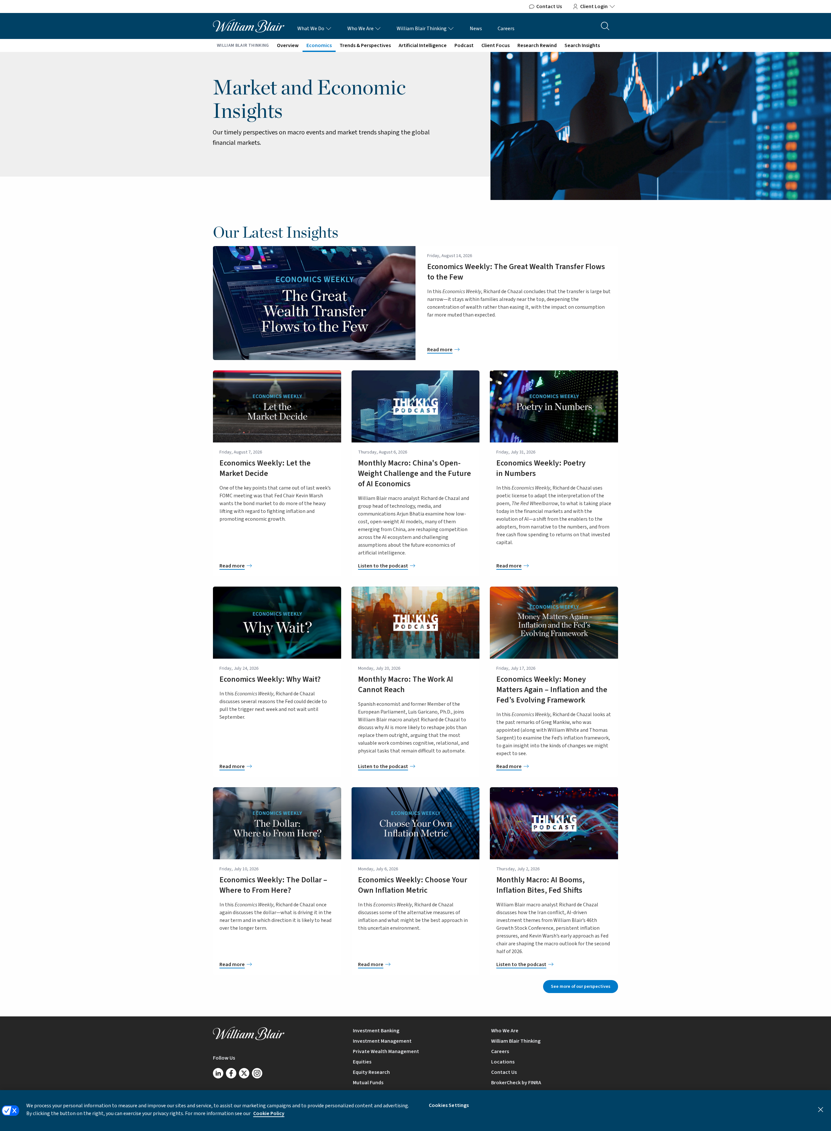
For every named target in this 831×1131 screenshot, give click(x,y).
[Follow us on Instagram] (257, 1073)
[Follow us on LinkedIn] (218, 1073)
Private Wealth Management (386, 1051)
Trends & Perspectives (365, 45)
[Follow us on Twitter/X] (244, 1073)
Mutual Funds (368, 1082)
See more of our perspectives (580, 986)
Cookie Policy (268, 1113)
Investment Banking (376, 1030)
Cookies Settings (449, 1105)
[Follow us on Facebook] (231, 1073)
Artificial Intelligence (423, 45)
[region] (415, 1110)
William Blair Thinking (422, 28)
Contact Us (549, 6)
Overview (288, 45)
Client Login (594, 6)
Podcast (464, 45)
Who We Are (361, 28)
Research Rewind (537, 45)
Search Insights (582, 45)
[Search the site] (605, 26)
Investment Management (382, 1041)
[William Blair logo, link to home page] (248, 25)
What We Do (311, 28)
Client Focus (495, 45)
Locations (503, 1061)
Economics (319, 45)
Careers (506, 28)
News (476, 28)
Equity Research (371, 1072)
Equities (362, 1061)
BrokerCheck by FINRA (516, 1082)
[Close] (820, 1109)
